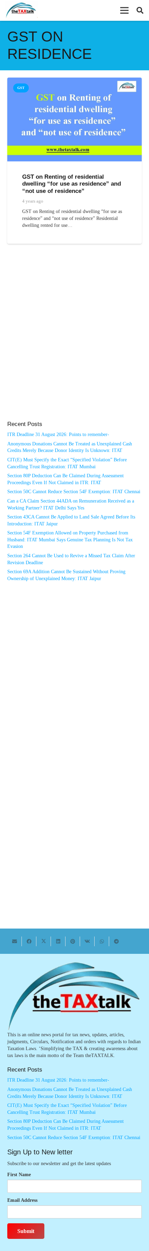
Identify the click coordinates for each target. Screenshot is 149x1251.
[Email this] (14, 941)
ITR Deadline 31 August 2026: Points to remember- (58, 434)
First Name (19, 1174)
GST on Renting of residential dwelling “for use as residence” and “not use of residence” (71, 184)
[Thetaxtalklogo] (21, 10)
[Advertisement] (74, 339)
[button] (124, 10)
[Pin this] (72, 941)
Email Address (22, 1200)
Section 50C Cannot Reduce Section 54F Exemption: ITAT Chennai (73, 491)
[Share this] (29, 941)
